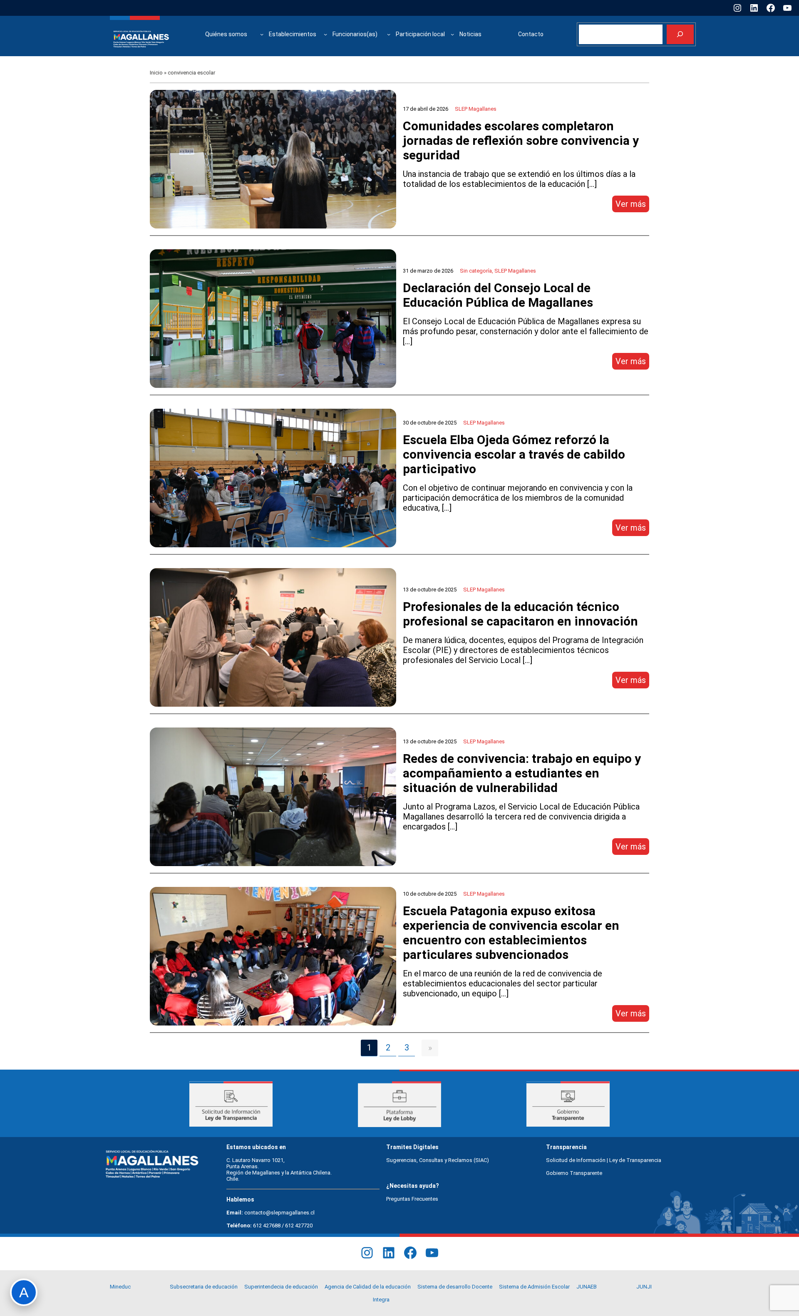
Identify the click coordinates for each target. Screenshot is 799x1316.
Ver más (632, 205)
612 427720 (299, 1225)
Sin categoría (476, 271)
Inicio (156, 73)
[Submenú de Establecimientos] (325, 34)
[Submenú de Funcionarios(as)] (388, 34)
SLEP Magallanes (475, 109)
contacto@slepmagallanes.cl (279, 1212)
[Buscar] (680, 34)
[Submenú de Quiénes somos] (261, 34)
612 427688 (266, 1225)
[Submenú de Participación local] (452, 34)
